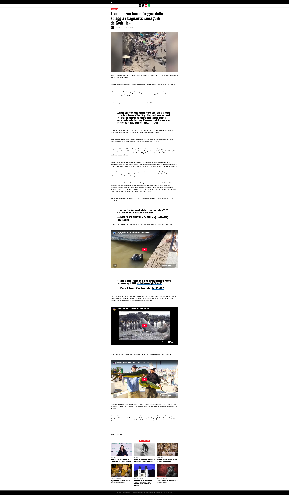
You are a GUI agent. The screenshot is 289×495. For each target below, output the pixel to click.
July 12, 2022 (158, 288)
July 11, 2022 (123, 219)
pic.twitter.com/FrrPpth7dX (141, 212)
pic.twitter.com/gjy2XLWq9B (149, 283)
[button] (112, 2)
